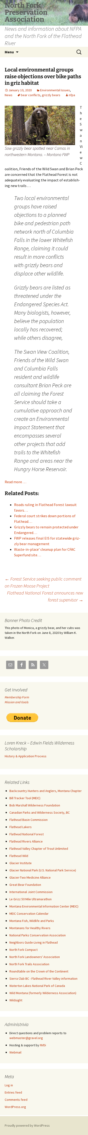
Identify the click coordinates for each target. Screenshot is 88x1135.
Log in (9, 1085)
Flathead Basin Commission (28, 820)
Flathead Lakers (20, 827)
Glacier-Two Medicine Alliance (30, 877)
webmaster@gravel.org (26, 1038)
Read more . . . (15, 481)
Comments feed (16, 1100)
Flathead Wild (18, 856)
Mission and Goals (17, 702)
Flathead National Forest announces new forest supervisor (45, 596)
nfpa (72, 95)
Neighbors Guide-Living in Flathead (33, 942)
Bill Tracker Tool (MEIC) (24, 798)
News (8, 95)
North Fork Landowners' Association (34, 957)
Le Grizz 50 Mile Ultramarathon (30, 899)
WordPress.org (15, 1107)
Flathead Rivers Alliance (26, 841)
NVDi (43, 1045)
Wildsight (15, 1000)
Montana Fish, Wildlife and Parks (31, 921)
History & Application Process (25, 756)
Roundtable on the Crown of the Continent (38, 971)
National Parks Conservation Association (37, 935)
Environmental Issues (55, 90)
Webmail (15, 1052)
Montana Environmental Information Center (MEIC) (43, 906)
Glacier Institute (20, 863)
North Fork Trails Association (29, 964)
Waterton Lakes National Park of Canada (37, 986)
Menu (9, 52)
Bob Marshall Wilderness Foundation (34, 805)
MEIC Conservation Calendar (29, 913)
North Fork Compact (23, 950)
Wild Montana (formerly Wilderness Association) (42, 993)
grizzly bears (51, 95)
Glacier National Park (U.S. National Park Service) (42, 870)
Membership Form (17, 697)
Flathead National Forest (26, 834)
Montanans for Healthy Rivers (29, 928)
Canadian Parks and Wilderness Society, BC (39, 812)
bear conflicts (30, 95)
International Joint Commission (31, 892)
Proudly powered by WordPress (27, 1125)
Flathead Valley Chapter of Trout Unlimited (38, 848)
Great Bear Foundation (25, 885)
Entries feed (13, 1092)
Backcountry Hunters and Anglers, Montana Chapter (45, 791)
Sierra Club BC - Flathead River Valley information (43, 978)
